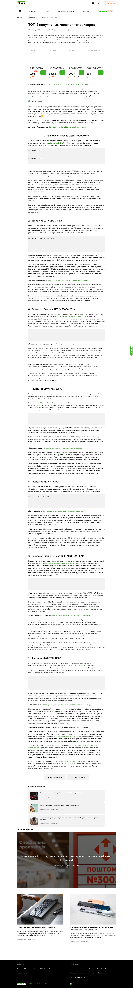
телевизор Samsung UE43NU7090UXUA (56, 143)
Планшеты (73, 973)
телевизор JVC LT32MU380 (76, 665)
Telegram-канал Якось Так (67, 761)
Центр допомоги (79, 984)
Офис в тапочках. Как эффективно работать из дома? (67, 127)
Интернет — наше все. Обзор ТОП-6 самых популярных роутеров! (67, 84)
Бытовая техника (84, 973)
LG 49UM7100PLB (91, 226)
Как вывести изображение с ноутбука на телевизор (71, 616)
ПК (98, 969)
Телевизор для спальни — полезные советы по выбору (63, 448)
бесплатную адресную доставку (64, 736)
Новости (32, 11)
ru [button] (99, 3)
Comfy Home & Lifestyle (66, 11)
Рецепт (94, 973)
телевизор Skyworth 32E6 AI (42, 403)
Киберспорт (108, 969)
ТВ (102, 969)
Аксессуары (83, 969)
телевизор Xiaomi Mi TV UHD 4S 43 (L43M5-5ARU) (59, 563)
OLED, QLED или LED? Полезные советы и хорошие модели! (69, 280)
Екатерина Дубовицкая (68, 30)
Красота (100, 973)
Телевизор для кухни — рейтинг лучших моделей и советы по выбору (66, 705)
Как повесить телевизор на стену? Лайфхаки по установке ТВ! (65, 511)
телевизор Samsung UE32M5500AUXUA (74, 317)
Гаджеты (91, 969)
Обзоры (46, 11)
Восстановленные (105, 11)
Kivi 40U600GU (98, 487)
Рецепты (86, 11)
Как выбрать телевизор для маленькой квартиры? (73, 344)
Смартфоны (73, 969)
